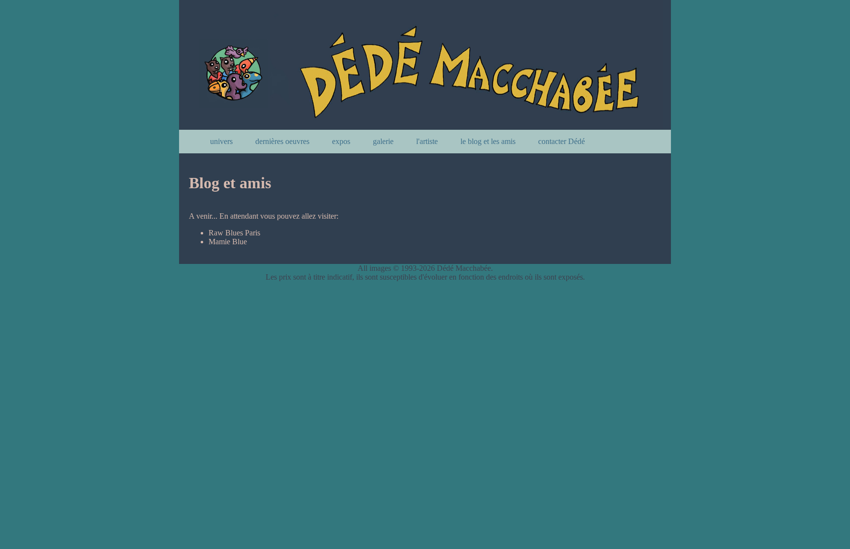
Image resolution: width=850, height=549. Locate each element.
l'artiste (427, 141)
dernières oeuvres (282, 141)
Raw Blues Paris (234, 233)
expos (341, 141)
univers (221, 141)
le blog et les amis (488, 141)
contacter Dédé (561, 141)
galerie (383, 141)
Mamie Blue (228, 241)
